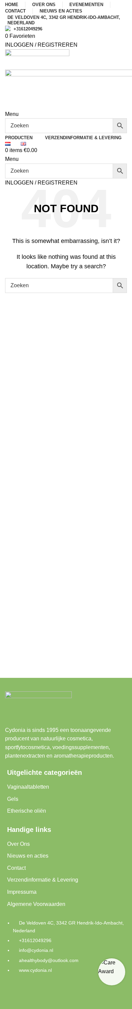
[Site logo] (37, 59)
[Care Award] (111, 971)
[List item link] (66, 950)
